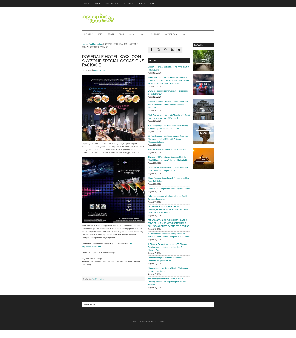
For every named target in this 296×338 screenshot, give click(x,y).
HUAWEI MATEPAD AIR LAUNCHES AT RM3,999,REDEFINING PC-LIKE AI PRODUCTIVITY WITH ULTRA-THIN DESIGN (168, 210)
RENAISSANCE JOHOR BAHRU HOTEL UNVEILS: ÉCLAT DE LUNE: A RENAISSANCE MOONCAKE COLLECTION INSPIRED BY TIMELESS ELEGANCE (168, 223)
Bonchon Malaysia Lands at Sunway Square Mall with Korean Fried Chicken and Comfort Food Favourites (168, 104)
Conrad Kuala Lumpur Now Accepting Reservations (169, 188)
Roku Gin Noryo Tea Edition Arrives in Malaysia (167, 149)
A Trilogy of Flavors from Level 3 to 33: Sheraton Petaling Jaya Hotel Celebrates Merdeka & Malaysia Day (167, 247)
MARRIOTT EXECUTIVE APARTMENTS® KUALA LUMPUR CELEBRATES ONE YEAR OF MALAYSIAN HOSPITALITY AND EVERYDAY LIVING (168, 80)
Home (84, 44)
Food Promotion (95, 44)
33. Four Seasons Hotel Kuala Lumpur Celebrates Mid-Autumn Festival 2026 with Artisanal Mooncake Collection (168, 139)
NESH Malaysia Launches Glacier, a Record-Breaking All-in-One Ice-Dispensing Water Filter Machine (166, 282)
